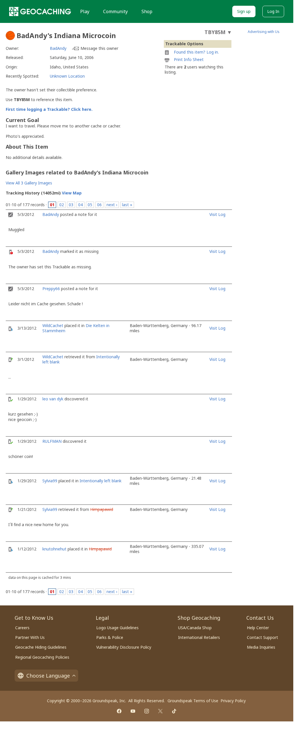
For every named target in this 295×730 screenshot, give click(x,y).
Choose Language (48, 675)
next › (112, 204)
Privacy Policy (233, 700)
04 (80, 204)
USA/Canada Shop (195, 627)
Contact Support (262, 637)
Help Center (258, 627)
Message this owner (99, 48)
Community (115, 11)
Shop (146, 11)
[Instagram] (146, 711)
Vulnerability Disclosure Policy (123, 647)
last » (127, 204)
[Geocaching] (40, 11)
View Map (72, 193)
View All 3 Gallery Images (29, 183)
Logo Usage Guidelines (117, 627)
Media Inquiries (261, 647)
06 (99, 204)
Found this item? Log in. (196, 52)
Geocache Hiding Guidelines (40, 647)
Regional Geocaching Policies (42, 657)
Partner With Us (30, 637)
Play (84, 11)
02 (61, 204)
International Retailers (199, 637)
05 (90, 204)
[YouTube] (132, 711)
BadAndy (58, 48)
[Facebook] (119, 711)
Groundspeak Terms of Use (193, 700)
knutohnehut (54, 549)
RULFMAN (52, 441)
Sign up (244, 11)
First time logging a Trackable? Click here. (49, 109)
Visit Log (217, 214)
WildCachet (52, 325)
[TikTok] (174, 711)
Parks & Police (109, 637)
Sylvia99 (49, 480)
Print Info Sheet (189, 59)
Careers (22, 627)
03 (71, 204)
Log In (273, 11)
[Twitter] (160, 711)
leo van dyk (52, 399)
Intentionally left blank (100, 480)
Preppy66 (51, 288)
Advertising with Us (264, 31)
